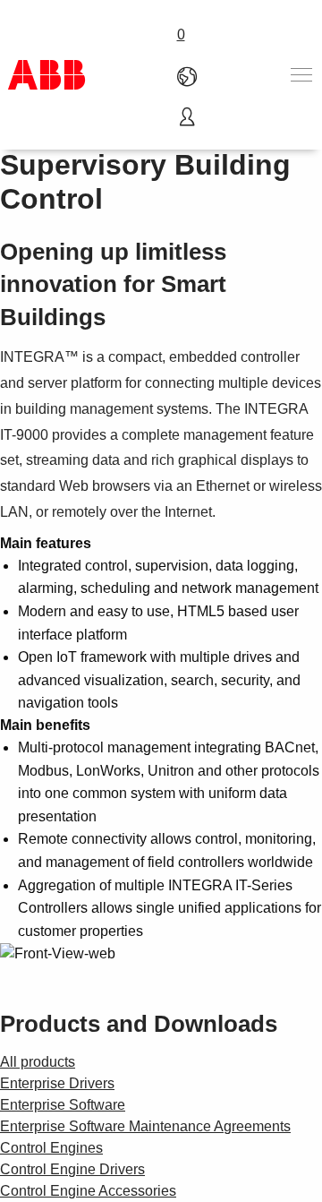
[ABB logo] (46, 75)
